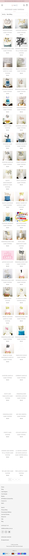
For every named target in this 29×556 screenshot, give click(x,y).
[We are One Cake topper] (7, 463)
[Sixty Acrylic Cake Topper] (21, 174)
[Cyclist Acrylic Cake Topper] (21, 426)
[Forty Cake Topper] (7, 119)
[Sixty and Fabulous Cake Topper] (7, 387)
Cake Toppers (4, 491)
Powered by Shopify (19, 546)
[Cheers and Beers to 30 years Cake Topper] (21, 42)
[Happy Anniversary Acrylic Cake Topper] (7, 174)
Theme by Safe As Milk (10, 546)
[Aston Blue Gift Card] (7, 255)
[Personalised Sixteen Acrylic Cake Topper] (21, 387)
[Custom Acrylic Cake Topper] (21, 23)
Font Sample (4, 494)
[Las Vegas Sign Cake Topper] (21, 217)
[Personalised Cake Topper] (7, 407)
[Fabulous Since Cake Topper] (21, 348)
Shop (2, 489)
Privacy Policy (4, 509)
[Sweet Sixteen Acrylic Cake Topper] (7, 310)
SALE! (2, 503)
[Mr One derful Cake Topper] (21, 407)
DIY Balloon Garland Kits (7, 498)
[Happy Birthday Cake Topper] (21, 62)
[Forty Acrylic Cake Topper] (21, 155)
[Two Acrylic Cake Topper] (21, 463)
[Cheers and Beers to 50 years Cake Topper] (7, 444)
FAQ (2, 519)
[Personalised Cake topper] (7, 23)
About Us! (3, 516)
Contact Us (4, 501)
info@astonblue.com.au (7, 528)
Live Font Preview (5, 514)
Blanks (3, 496)
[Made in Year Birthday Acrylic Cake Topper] (7, 348)
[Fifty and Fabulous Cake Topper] (21, 235)
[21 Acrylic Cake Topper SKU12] (21, 292)
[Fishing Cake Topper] (7, 137)
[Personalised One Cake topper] (7, 42)
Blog (2, 521)
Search (2, 507)
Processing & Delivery (6, 512)
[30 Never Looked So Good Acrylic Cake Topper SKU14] (21, 444)
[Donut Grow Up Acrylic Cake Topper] (21, 196)
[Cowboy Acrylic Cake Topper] (21, 369)
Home (2, 487)
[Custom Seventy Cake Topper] (21, 137)
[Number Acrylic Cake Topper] (21, 273)
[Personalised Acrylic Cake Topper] (7, 62)
